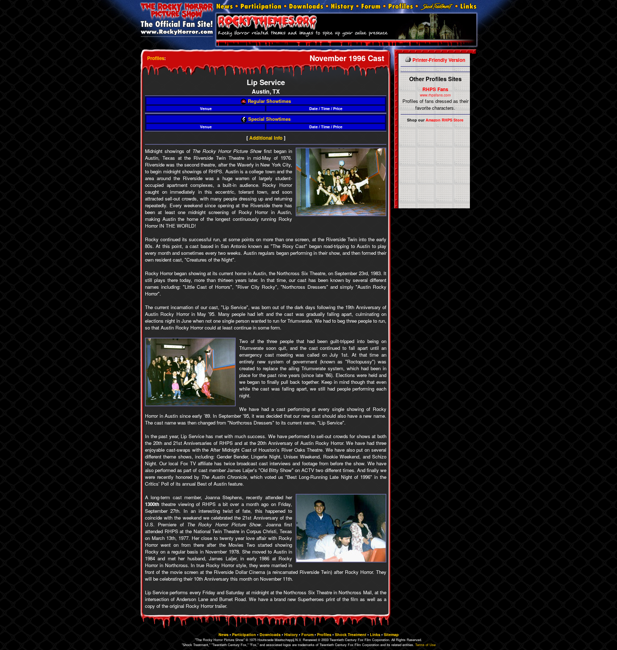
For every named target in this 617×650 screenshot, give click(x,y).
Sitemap (391, 634)
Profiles (155, 58)
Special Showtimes (269, 118)
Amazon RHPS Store (444, 120)
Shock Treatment (350, 634)
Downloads (270, 634)
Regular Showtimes (268, 101)
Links (375, 634)
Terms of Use (425, 644)
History (291, 634)
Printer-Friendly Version (438, 59)
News (224, 634)
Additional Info (265, 137)
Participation (244, 634)
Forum (307, 634)
